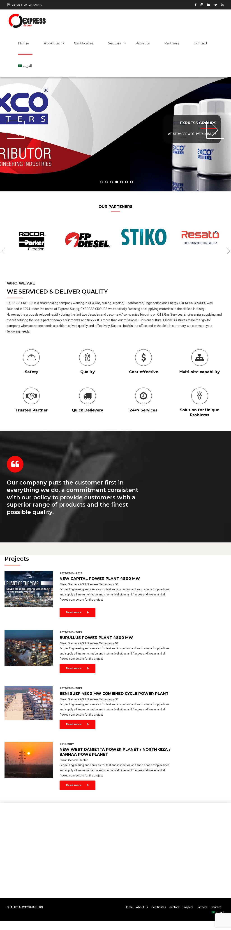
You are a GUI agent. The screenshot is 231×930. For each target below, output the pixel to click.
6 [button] (126, 182)
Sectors (114, 43)
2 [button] (106, 182)
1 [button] (101, 182)
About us (51, 43)
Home (23, 43)
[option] (115, 134)
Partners (171, 43)
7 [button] (131, 182)
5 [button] (121, 182)
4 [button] (116, 182)
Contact (200, 43)
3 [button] (111, 182)
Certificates (83, 43)
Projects (143, 43)
